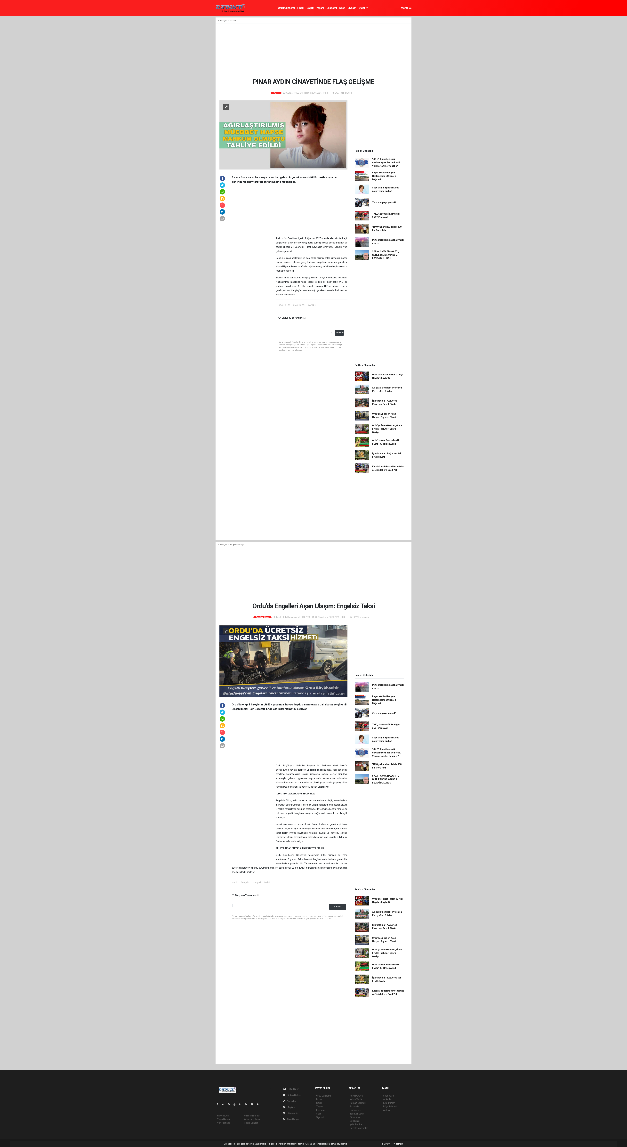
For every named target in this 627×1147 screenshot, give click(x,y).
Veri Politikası (223, 1123)
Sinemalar (355, 1117)
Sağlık (310, 7)
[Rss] (247, 1104)
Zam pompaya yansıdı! (384, 202)
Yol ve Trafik (356, 1099)
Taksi (320, 769)
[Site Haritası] (253, 1104)
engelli (290, 813)
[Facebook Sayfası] (219, 1104)
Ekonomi (332, 7)
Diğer (362, 7)
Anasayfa (222, 20)
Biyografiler (389, 1103)
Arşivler (291, 1107)
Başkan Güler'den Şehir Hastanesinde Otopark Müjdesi (384, 176)
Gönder (340, 332)
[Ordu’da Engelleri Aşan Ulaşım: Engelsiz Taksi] (283, 660)
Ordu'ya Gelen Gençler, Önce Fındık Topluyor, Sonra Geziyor (387, 429)
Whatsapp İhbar (252, 1119)
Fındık (300, 7)
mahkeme (291, 266)
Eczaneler (355, 1106)
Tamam (399, 1144)
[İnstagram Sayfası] (230, 1104)
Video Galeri (293, 1095)
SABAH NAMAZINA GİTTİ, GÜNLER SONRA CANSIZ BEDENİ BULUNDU (385, 255)
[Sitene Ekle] (259, 1104)
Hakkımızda (223, 1115)
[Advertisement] (173, 40)
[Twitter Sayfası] (224, 1104)
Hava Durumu (356, 1095)
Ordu (279, 765)
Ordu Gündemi (286, 7)
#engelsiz (246, 882)
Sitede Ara (388, 1095)
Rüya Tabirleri (390, 1106)
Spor (342, 7)
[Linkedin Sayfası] (241, 1104)
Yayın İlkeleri (223, 1119)
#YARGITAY (284, 305)
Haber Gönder (251, 1123)
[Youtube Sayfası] (235, 1104)
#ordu (235, 882)
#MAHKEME (299, 305)
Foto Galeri (293, 1089)
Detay (386, 1144)
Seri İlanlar (355, 1121)
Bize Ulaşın (293, 1119)
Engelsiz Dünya (237, 544)
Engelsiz (312, 769)
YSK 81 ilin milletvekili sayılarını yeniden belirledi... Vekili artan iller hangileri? (387, 162)
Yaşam (320, 7)
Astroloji (387, 1110)
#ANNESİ (312, 305)
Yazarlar (291, 1101)
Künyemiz (292, 1113)
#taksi (267, 882)
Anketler (387, 1099)
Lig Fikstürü (355, 1110)
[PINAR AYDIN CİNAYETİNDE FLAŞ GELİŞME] (283, 134)
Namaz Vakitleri (358, 1103)
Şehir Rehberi (356, 1124)
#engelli (257, 882)
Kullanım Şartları (252, 1115)
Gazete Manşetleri (359, 1128)
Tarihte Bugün (357, 1113)
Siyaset (352, 7)
